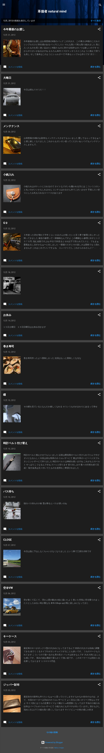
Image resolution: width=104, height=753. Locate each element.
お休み (7, 315)
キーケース (10, 636)
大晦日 (7, 77)
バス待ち (8, 491)
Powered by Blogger (54, 742)
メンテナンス (11, 126)
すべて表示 (96, 20)
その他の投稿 (52, 732)
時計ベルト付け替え (15, 443)
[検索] (100, 5)
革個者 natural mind (52, 11)
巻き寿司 (8, 346)
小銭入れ (8, 174)
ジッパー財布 (11, 684)
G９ (5, 223)
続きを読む (96, 67)
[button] (99, 29)
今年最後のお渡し (14, 29)
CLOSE (7, 539)
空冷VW (8, 587)
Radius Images (59, 748)
